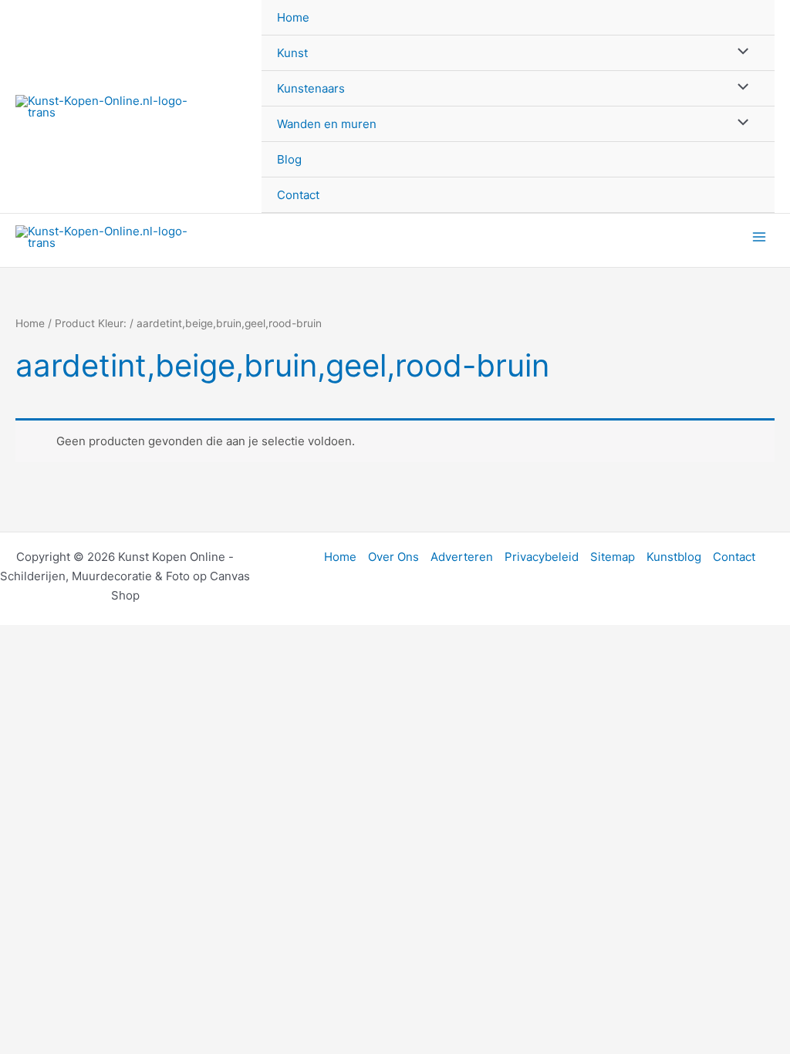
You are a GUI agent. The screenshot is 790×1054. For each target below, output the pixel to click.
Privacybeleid (542, 556)
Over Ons (393, 556)
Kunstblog (674, 556)
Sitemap (612, 556)
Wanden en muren (326, 124)
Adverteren (461, 556)
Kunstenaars (311, 88)
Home (293, 17)
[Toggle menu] (739, 52)
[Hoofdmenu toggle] (759, 237)
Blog (289, 159)
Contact (298, 194)
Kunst (292, 53)
